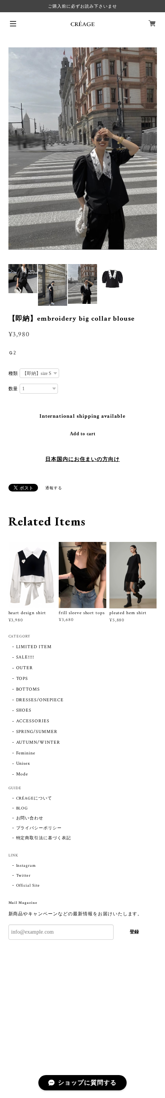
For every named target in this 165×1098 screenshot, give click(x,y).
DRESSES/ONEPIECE (40, 700)
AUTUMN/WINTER (38, 742)
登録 (134, 931)
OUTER (24, 668)
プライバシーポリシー (39, 828)
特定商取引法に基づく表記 (43, 838)
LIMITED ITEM (34, 647)
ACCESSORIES (33, 721)
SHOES (24, 710)
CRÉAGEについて (34, 798)
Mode (22, 774)
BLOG (22, 808)
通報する (53, 488)
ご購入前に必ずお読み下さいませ (82, 6)
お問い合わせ (30, 818)
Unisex (23, 763)
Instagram (26, 865)
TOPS (22, 678)
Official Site (28, 885)
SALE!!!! (25, 657)
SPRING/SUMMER (37, 732)
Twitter (23, 875)
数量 (13, 388)
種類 (13, 373)
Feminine (26, 753)
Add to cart (83, 433)
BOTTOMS (28, 689)
